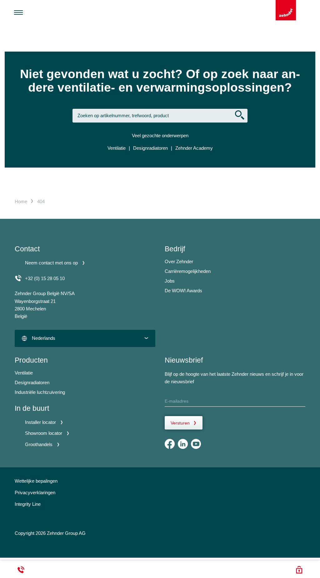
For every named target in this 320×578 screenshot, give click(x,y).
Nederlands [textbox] (43, 338)
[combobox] (85, 338)
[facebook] (170, 444)
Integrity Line (28, 504)
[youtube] (196, 444)
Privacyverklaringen (35, 492)
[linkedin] (183, 444)
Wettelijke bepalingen (36, 481)
